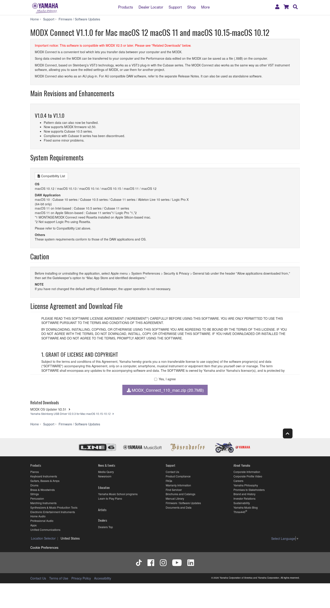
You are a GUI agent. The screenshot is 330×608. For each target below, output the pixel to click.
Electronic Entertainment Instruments (52, 512)
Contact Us (172, 472)
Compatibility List (53, 176)
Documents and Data (178, 507)
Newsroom (104, 476)
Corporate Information (246, 472)
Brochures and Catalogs (180, 494)
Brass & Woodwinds (42, 490)
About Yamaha (241, 465)
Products (125, 6)
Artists (102, 509)
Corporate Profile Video (247, 476)
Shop (191, 6)
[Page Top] (288, 433)
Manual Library (175, 498)
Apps (33, 525)
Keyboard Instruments (43, 476)
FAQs (169, 481)
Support (175, 6)
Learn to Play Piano (110, 498)
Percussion (37, 498)
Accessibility (102, 578)
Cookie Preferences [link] (44, 547)
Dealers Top (105, 527)
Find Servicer (174, 490)
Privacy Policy (81, 578)
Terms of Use (58, 578)
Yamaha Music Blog (245, 507)
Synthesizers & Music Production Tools (53, 507)
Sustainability (241, 503)
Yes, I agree (167, 379)
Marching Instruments (43, 503)
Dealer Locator (151, 6)
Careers (238, 481)
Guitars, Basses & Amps (44, 481)
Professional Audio (41, 521)
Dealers (102, 520)
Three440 (239, 512)
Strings (34, 494)
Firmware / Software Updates (183, 503)
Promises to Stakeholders (249, 490)
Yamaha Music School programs (118, 494)
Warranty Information (178, 485)
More (205, 6)
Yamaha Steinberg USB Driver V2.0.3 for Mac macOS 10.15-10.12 (70, 414)
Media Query (106, 472)
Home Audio (38, 516)
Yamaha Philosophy (245, 485)
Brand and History (244, 494)
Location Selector (43, 538)
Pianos (34, 472)
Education (104, 487)
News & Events (106, 465)
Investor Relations (244, 498)
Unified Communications (45, 529)
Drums (34, 485)
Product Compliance (178, 476)
